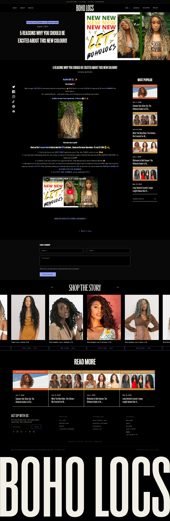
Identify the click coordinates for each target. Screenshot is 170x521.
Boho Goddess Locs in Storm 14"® (136, 342)
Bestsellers (64, 423)
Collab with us (132, 434)
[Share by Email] (13, 111)
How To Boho (131, 429)
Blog (128, 431)
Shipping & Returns (100, 423)
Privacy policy (79, 441)
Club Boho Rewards (66, 429)
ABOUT (22, 8)
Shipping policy (98, 441)
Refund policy (71, 441)
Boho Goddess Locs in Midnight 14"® (61, 342)
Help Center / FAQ (100, 420)
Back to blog (86, 231)
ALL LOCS (62, 420)
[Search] (155, 199)
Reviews (129, 426)
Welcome (129, 420)
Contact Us (97, 429)
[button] (155, 8)
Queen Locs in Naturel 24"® (20, 342)
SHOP (15, 8)
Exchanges (97, 426)
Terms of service (89, 441)
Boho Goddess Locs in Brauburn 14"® (99, 342)
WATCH (30, 8)
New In (61, 426)
